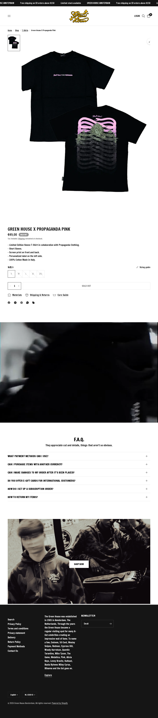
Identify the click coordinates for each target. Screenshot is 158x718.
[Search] (143, 16)
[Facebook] (9, 302)
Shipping (21, 238)
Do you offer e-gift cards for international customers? (41, 480)
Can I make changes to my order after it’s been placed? (41, 472)
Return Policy (14, 642)
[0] (148, 16)
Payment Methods (16, 646)
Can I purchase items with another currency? (35, 464)
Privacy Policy (14, 624)
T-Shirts (25, 30)
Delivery (11, 637)
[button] (79, 564)
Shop (17, 30)
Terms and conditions (18, 628)
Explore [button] (48, 675)
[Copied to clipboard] (34, 302)
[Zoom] (150, 41)
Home (10, 30)
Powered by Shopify (60, 703)
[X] (16, 302)
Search (11, 619)
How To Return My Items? (23, 497)
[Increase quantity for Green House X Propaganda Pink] (18, 286)
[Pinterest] (22, 302)
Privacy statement (16, 633)
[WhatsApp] (28, 302)
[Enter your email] (110, 623)
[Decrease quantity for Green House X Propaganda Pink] (10, 286)
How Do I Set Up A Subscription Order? (30, 489)
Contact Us (13, 651)
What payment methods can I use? (28, 456)
